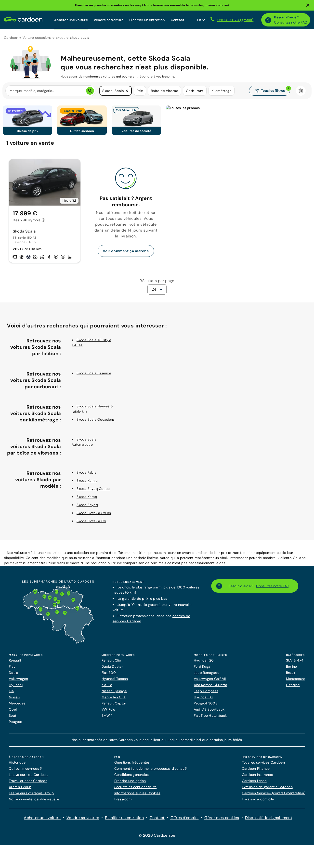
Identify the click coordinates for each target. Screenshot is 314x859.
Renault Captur (114, 703)
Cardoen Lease (254, 781)
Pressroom (122, 799)
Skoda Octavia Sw (91, 521)
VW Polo (108, 709)
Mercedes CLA (114, 697)
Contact (177, 20)
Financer (81, 5)
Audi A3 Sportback (209, 709)
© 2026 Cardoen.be (157, 835)
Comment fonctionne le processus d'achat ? (150, 768)
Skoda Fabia (86, 472)
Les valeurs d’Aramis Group (31, 793)
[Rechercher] (90, 91)
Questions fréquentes (132, 762)
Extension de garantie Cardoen (267, 787)
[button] (127, 91)
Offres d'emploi (184, 817)
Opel (13, 709)
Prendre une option (130, 781)
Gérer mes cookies (221, 817)
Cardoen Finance (256, 768)
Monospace (295, 679)
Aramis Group (20, 787)
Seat (12, 715)
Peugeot (15, 721)
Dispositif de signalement (268, 817)
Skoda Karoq (87, 497)
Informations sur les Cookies (137, 793)
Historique (17, 762)
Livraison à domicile (258, 799)
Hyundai (16, 685)
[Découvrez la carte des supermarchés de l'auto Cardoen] (58, 642)
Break (290, 672)
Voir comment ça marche (126, 251)
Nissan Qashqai (114, 691)
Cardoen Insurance (257, 774)
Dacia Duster (112, 666)
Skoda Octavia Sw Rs (94, 513)
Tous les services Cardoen (263, 762)
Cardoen (11, 37)
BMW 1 (107, 715)
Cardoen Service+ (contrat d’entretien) (273, 793)
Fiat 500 (109, 672)
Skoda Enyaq (87, 505)
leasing (135, 5)
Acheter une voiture (71, 20)
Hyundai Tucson (115, 679)
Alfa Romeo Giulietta (210, 685)
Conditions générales (131, 774)
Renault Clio (111, 660)
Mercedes (17, 703)
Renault (15, 660)
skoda (60, 37)
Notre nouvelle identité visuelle (34, 799)
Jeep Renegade (206, 672)
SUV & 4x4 (294, 660)
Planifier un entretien (147, 20)
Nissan (14, 697)
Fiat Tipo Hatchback (210, 715)
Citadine (293, 685)
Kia (11, 691)
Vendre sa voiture (108, 20)
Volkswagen (18, 679)
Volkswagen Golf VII (210, 679)
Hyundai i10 (203, 697)
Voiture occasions (37, 37)
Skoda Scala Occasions (96, 419)
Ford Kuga (202, 666)
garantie (154, 604)
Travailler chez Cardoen (28, 781)
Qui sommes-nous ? (25, 768)
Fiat (12, 666)
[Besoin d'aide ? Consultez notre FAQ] (268, 20)
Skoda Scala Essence (94, 373)
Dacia (13, 672)
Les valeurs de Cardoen (28, 774)
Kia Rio (107, 685)
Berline (291, 666)
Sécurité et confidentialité (135, 787)
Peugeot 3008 (206, 703)
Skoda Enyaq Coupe (93, 488)
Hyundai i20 (204, 660)
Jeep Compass (206, 691)
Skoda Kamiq (87, 480)
